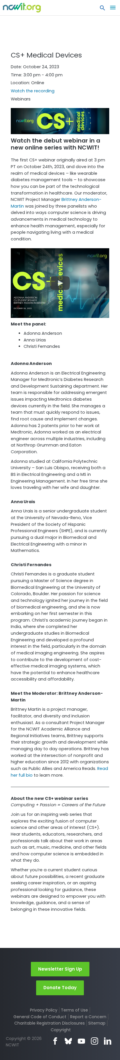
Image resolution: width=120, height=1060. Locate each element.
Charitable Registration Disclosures (49, 1023)
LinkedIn (107, 1041)
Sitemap (96, 1023)
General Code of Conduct (39, 1017)
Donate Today (60, 988)
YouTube (81, 1041)
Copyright (61, 1030)
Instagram (94, 1041)
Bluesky (68, 1041)
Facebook (55, 1041)
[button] (102, 9)
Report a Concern (88, 1017)
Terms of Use (74, 1010)
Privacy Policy (43, 1010)
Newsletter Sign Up (60, 969)
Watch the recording (32, 91)
